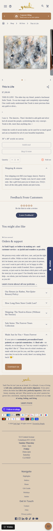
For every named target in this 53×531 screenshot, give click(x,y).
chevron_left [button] (4, 16)
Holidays (26, 492)
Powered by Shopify (39, 423)
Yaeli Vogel (16, 423)
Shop (12, 23)
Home (26, 484)
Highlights (26, 476)
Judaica (26, 480)
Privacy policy (26, 514)
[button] (22, 79)
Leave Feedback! (26, 215)
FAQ (26, 510)
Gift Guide (26, 488)
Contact (26, 506)
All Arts (22, 23)
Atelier (26, 497)
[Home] (26, 6)
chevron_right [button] (48, 16)
